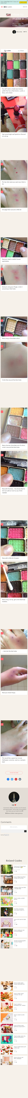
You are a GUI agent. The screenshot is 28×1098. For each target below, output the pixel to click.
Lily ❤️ (14, 805)
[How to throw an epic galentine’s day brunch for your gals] (7, 1028)
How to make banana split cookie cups (20, 1047)
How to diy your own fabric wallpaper (18, 1058)
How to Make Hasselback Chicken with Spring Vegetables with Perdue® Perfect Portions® (19, 878)
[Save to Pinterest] (16, 779)
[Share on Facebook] (8, 779)
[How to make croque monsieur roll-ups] (7, 996)
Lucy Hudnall (17, 869)
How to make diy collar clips (19, 1015)
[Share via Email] (20, 779)
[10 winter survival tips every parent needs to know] (7, 911)
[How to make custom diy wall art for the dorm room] (7, 1039)
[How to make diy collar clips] (7, 1017)
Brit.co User (19, 31)
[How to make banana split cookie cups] (7, 1049)
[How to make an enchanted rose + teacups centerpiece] (7, 1007)
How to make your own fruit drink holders (19, 931)
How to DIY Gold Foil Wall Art (20, 920)
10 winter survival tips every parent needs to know (19, 910)
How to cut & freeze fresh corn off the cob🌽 (20, 867)
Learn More (23, 2)
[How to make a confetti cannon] (7, 901)
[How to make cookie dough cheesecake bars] (7, 986)
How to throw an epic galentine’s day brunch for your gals (20, 1026)
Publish (25, 831)
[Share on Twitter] (12, 779)
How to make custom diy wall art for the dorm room (19, 1037)
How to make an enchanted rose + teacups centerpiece (20, 1005)
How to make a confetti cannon (19, 899)
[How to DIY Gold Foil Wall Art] (7, 922)
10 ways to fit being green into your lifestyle (20, 941)
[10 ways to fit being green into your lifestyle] (7, 943)
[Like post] (10, 772)
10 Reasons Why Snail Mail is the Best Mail (20, 888)
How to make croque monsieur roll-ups (19, 994)
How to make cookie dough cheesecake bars (19, 983)
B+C (16, 880)
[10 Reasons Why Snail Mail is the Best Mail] (7, 890)
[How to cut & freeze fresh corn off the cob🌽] (7, 869)
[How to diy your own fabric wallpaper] (7, 1060)
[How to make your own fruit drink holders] (7, 933)
